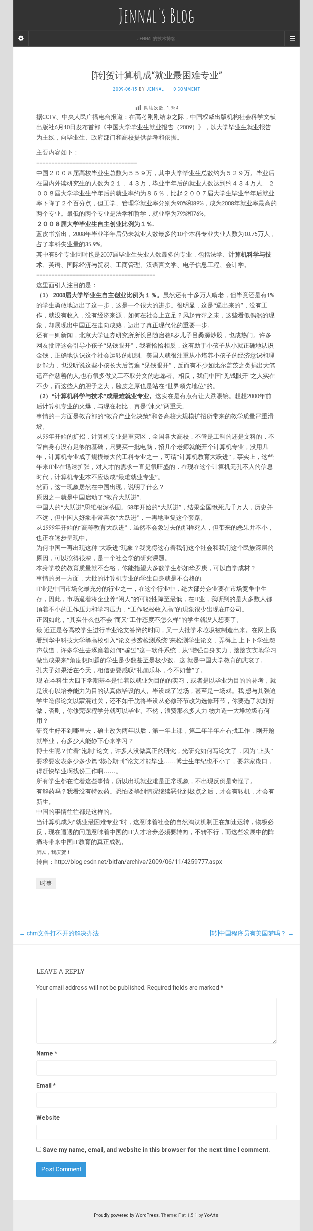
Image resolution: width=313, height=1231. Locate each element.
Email (46, 1085)
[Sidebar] (21, 38)
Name (46, 1053)
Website (48, 1117)
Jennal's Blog (156, 15)
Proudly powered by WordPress (126, 1215)
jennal (155, 89)
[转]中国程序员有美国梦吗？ (252, 933)
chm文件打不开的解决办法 (59, 933)
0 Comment (186, 89)
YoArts (211, 1215)
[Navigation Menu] (292, 38)
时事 (46, 883)
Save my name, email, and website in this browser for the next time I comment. (156, 1149)
